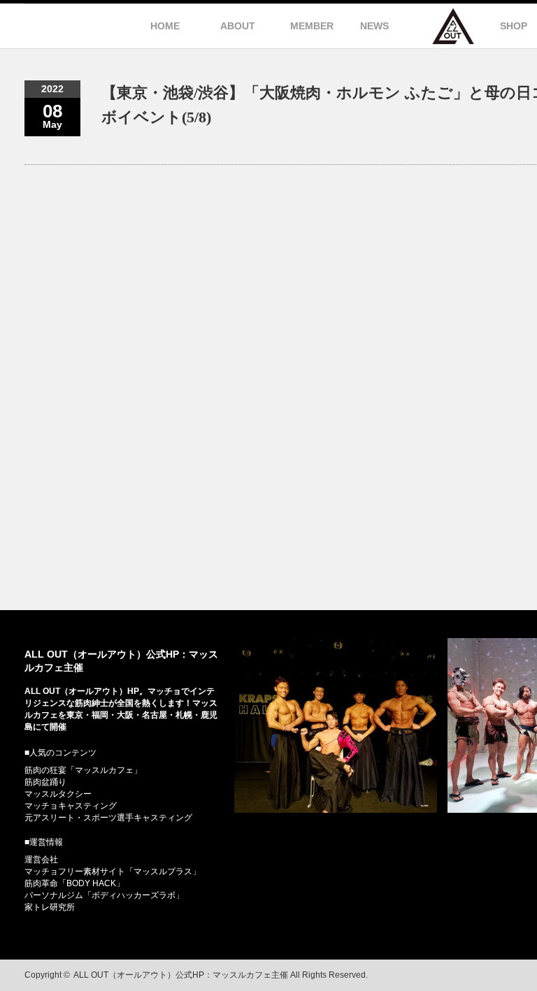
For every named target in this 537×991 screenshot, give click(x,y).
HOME (165, 25)
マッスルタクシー (58, 794)
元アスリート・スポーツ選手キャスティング (108, 818)
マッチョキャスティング (70, 806)
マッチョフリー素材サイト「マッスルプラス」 (112, 871)
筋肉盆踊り (45, 782)
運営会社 (41, 860)
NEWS (374, 25)
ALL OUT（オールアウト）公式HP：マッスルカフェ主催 (180, 975)
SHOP (513, 25)
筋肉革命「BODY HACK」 (74, 883)
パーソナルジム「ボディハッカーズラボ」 (104, 895)
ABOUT (237, 25)
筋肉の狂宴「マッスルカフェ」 (83, 770)
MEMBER (312, 25)
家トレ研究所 (49, 907)
